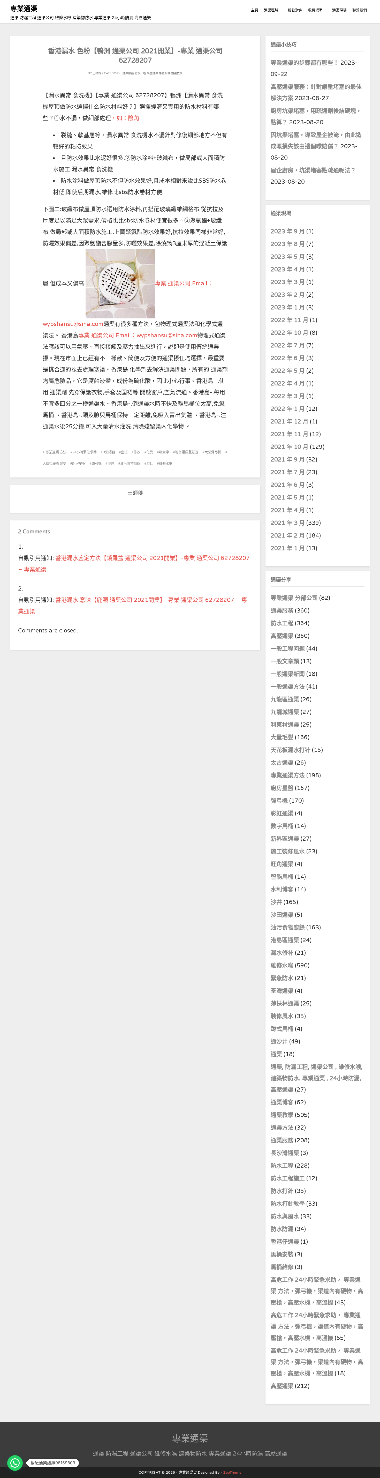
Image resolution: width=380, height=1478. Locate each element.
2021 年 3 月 (288, 523)
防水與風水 (285, 1216)
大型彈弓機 (212, 452)
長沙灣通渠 (285, 1153)
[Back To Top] (371, 1468)
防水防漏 (282, 1229)
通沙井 (279, 1041)
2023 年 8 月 (288, 244)
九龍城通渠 (285, 712)
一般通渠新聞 (288, 674)
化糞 (149, 452)
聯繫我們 (359, 10)
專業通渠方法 (288, 775)
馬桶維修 (282, 1267)
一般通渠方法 (288, 686)
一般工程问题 (288, 648)
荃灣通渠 (282, 991)
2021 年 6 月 (288, 485)
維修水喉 (164, 73)
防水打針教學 (288, 1203)
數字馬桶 (282, 826)
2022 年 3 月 (288, 396)
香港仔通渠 (285, 1241)
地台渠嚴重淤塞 (187, 452)
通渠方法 (282, 1127)
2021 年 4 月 (288, 510)
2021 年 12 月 (289, 421)
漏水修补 (282, 953)
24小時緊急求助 (84, 452)
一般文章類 (285, 661)
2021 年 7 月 (288, 472)
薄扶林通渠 (285, 1003)
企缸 (124, 452)
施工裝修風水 (288, 851)
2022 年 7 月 (288, 345)
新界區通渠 (285, 838)
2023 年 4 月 (288, 269)
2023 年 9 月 (288, 231)
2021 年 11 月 (289, 434)
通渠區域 (271, 10)
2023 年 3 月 (288, 282)
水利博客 (282, 889)
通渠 (276, 1054)
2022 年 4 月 (288, 383)
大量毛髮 (282, 737)
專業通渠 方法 (55, 452)
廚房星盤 (79, 463)
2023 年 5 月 (288, 256)
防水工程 (141, 73)
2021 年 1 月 (288, 548)
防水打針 (282, 1191)
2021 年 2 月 (288, 535)
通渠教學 (177, 73)
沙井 (111, 463)
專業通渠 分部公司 (294, 598)
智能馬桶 (282, 877)
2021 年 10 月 (289, 447)
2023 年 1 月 (288, 307)
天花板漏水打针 (290, 750)
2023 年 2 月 (288, 295)
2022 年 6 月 (288, 358)
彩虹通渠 (282, 813)
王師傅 (97, 73)
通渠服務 (129, 73)
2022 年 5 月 (288, 371)
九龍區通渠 (285, 699)
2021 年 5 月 (288, 497)
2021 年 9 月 (288, 459)
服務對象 (295, 10)
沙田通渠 (282, 915)
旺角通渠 (282, 864)
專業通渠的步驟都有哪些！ (305, 62)
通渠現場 (339, 10)
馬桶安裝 (282, 1254)
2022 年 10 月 (289, 333)
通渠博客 (282, 1102)
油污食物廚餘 (130, 463)
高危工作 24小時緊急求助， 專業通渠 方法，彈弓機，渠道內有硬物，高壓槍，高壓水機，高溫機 (317, 1291)
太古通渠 (282, 762)
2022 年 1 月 (288, 409)
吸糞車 (164, 452)
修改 (137, 452)
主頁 (254, 10)
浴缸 (149, 463)
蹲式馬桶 (282, 1029)
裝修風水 (282, 1016)
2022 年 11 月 (289, 320)
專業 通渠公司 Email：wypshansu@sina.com (137, 335)
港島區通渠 (285, 940)
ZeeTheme (232, 1472)
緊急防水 (282, 978)
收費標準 (315, 10)
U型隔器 (109, 452)
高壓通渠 (153, 73)
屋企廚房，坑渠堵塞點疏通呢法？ (313, 170)
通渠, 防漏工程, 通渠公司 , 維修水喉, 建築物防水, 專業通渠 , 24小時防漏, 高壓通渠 (317, 1078)
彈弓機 (97, 463)
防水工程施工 (288, 1178)
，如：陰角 (125, 118)
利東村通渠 (285, 724)
